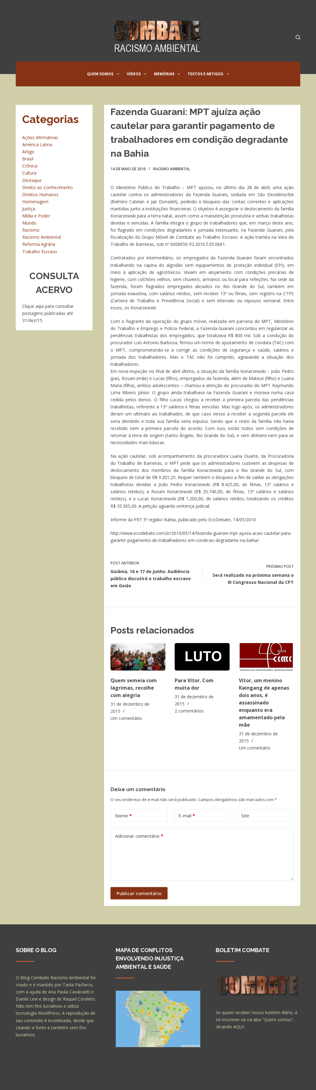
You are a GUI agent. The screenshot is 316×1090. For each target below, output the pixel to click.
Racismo (31, 230)
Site (245, 815)
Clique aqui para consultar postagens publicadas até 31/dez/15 (48, 313)
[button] (118, 74)
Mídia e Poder (36, 216)
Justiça (28, 209)
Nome (123, 815)
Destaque (32, 180)
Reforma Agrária (38, 244)
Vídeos (134, 73)
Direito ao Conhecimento (47, 187)
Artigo (28, 152)
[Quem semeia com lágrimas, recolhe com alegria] (137, 657)
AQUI (238, 1027)
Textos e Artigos (205, 73)
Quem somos (100, 73)
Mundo (29, 223)
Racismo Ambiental (171, 168)
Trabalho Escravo (39, 251)
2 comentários (189, 711)
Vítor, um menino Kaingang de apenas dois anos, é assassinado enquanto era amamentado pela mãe (264, 702)
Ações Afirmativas (40, 137)
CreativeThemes (124, 1079)
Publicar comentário (139, 893)
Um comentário (126, 718)
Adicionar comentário (139, 836)
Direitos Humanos (40, 194)
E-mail (186, 815)
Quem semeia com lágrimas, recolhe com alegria (133, 688)
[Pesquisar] (298, 37)
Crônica (29, 166)
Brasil (27, 159)
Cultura (29, 173)
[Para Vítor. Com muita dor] (202, 657)
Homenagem (35, 201)
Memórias (164, 73)
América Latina (37, 144)
